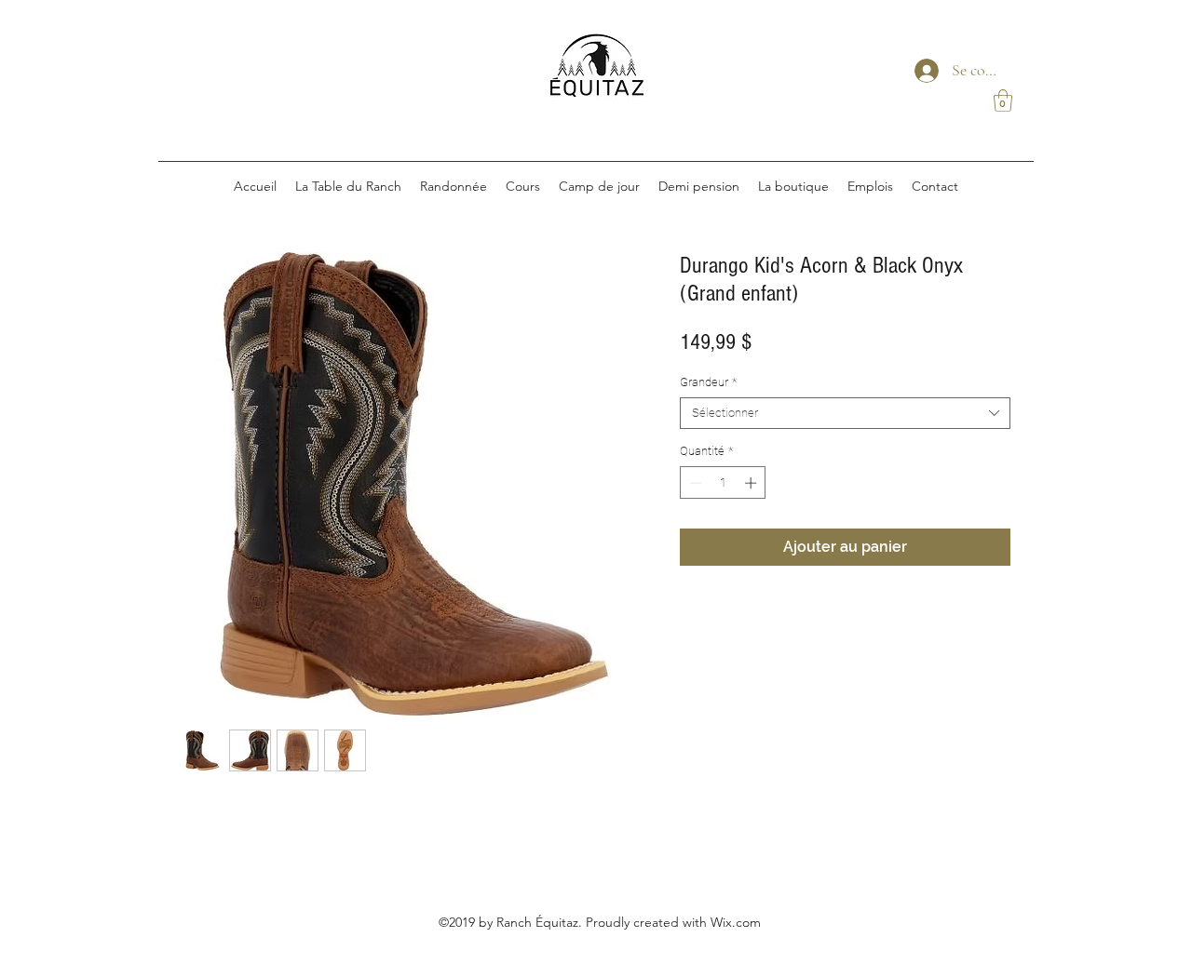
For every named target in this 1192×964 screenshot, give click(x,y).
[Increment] (752, 483)
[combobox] (845, 413)
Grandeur (708, 382)
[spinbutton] (723, 483)
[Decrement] (694, 483)
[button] (1003, 100)
